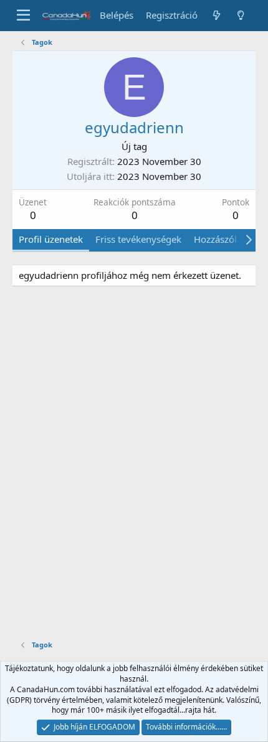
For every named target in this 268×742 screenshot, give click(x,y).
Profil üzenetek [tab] (51, 239)
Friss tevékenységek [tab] (138, 239)
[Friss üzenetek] (216, 15)
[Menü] (23, 15)
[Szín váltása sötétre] (241, 15)
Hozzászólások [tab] (225, 239)
